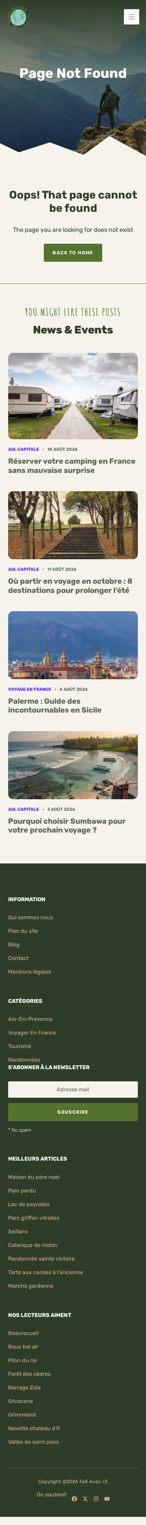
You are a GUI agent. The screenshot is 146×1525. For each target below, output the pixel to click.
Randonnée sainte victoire (41, 1258)
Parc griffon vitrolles (33, 1218)
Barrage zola (24, 1387)
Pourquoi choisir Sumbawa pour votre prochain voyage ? (67, 826)
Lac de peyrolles (29, 1204)
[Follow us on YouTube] (107, 1499)
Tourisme (19, 1046)
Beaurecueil (23, 1333)
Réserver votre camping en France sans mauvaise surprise (71, 466)
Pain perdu (22, 1190)
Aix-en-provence (30, 1019)
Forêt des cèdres (29, 1374)
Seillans (18, 1231)
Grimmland (22, 1414)
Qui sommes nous (30, 917)
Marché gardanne (30, 1286)
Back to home (73, 252)
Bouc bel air (23, 1346)
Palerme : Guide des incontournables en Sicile (55, 706)
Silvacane (20, 1401)
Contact (18, 958)
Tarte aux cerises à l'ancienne (45, 1272)
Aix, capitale (23, 449)
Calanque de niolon (32, 1245)
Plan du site (23, 931)
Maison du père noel (33, 1177)
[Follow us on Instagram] (96, 1499)
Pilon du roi (22, 1360)
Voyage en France (29, 689)
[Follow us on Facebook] (74, 1499)
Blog (14, 944)
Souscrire (72, 1112)
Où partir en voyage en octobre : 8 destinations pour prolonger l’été (70, 586)
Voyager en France (32, 1032)
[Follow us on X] (85, 1499)
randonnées (24, 1060)
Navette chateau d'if (34, 1428)
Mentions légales (29, 972)
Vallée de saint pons (33, 1442)
